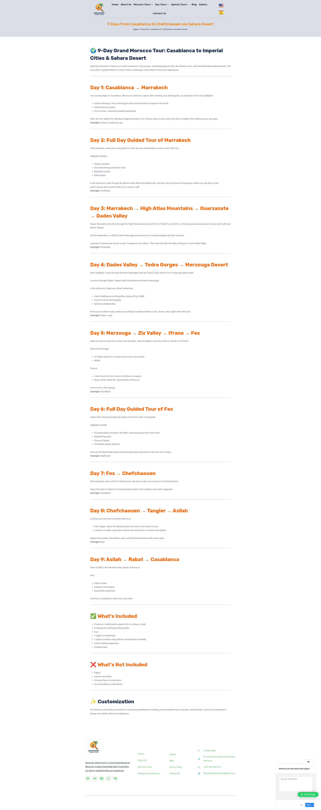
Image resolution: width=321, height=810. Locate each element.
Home (115, 4)
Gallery (203, 4)
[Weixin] (115, 778)
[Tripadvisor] (94, 778)
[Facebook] (87, 778)
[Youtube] (101, 778)
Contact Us (159, 13)
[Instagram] (108, 778)
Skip (301, 805)
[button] (308, 794)
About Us (126, 4)
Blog (194, 4)
